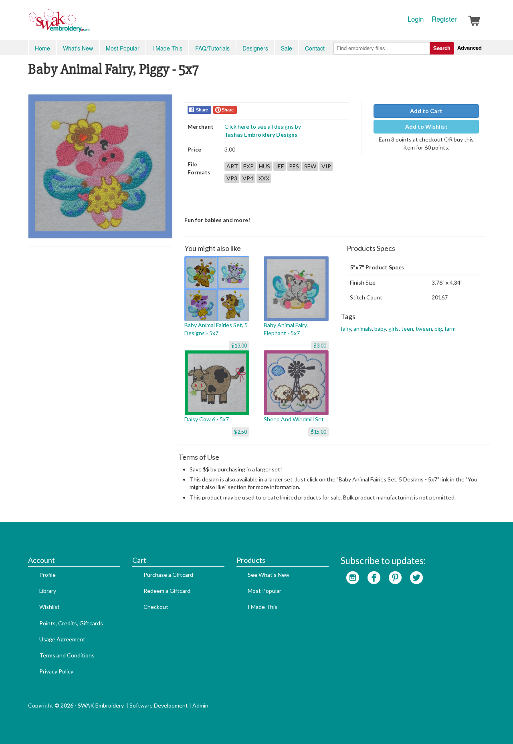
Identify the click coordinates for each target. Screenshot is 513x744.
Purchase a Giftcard (168, 574)
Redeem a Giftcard (166, 590)
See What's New (268, 574)
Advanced (469, 47)
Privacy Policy (56, 671)
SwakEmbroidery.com (88, 24)
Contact (315, 48)
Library (47, 590)
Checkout (155, 606)
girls (393, 328)
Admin (200, 705)
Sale (286, 48)
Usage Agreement (62, 639)
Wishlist (49, 606)
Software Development (158, 705)
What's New (78, 48)
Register (444, 19)
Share (202, 109)
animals (362, 328)
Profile (47, 574)
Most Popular (122, 48)
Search (441, 48)
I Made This (167, 48)
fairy (346, 328)
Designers (255, 48)
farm (450, 328)
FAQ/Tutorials (212, 48)
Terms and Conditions (67, 655)
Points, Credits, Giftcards (71, 623)
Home (42, 48)
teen (407, 328)
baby (380, 328)
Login (416, 19)
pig (438, 328)
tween (424, 328)
